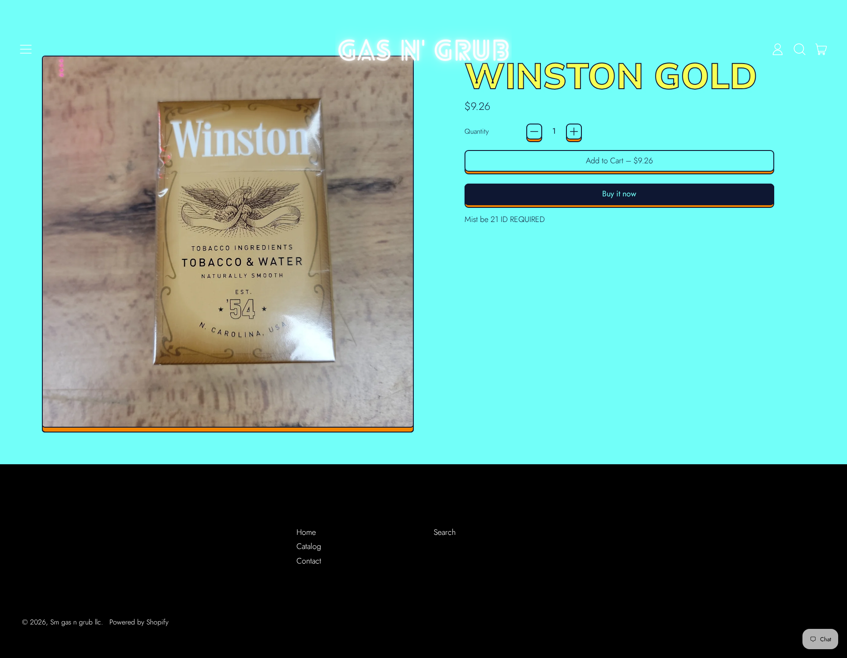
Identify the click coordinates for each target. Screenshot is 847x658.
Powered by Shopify (139, 622)
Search (445, 532)
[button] (799, 49)
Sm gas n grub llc (75, 622)
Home (306, 532)
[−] (534, 131)
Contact (308, 561)
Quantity (477, 131)
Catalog (308, 546)
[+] (574, 131)
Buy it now (619, 193)
